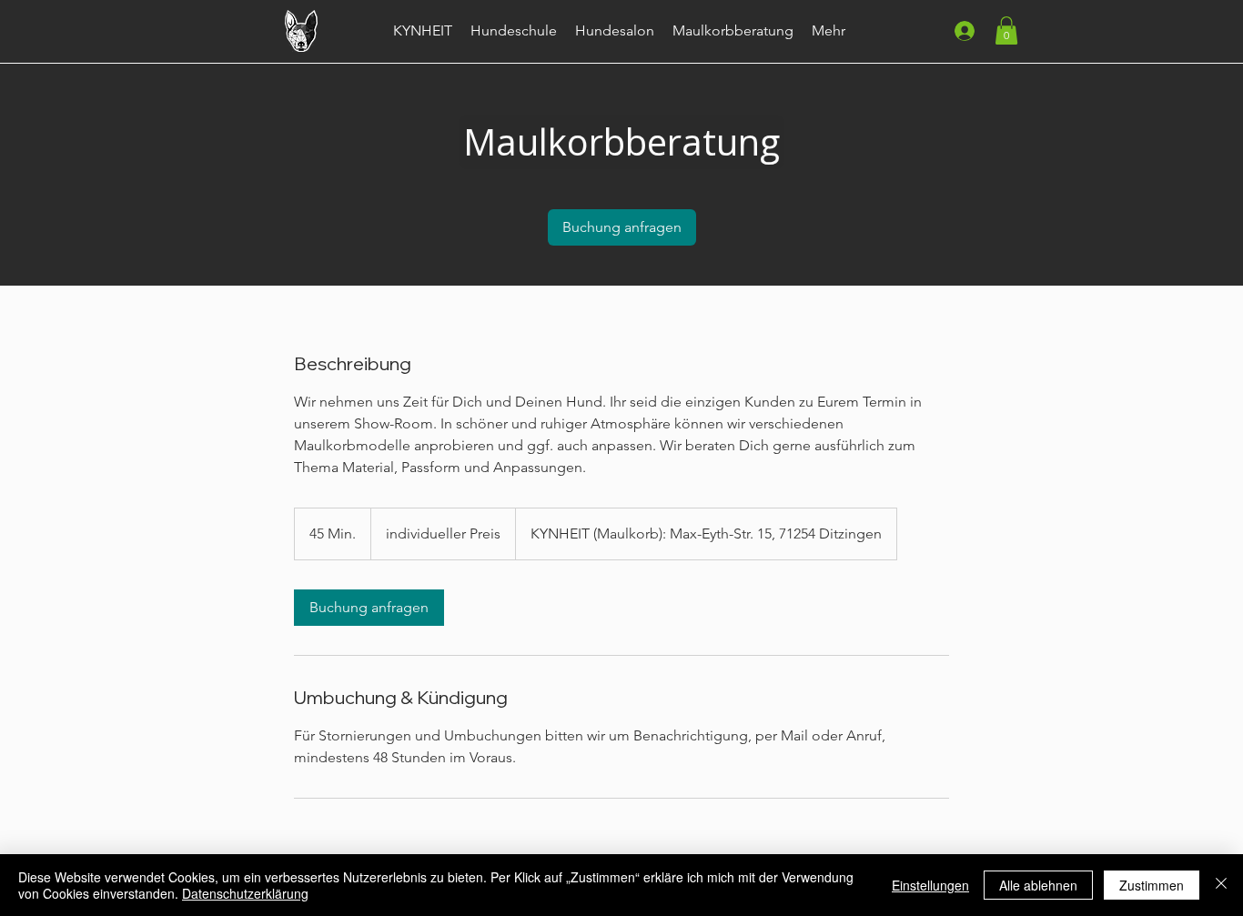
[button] (1006, 30)
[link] (622, 227)
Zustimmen (1151, 885)
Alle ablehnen (1038, 885)
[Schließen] (1221, 885)
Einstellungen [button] (930, 885)
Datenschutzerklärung (245, 893)
